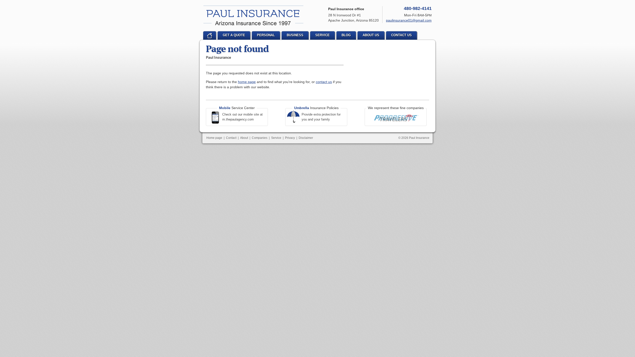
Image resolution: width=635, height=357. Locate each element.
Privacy (290, 138)
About (244, 138)
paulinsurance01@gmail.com (409, 20)
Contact (231, 138)
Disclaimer (306, 138)
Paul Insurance (253, 15)
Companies (259, 138)
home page (247, 82)
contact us (324, 82)
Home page (214, 138)
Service (276, 138)
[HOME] (209, 35)
